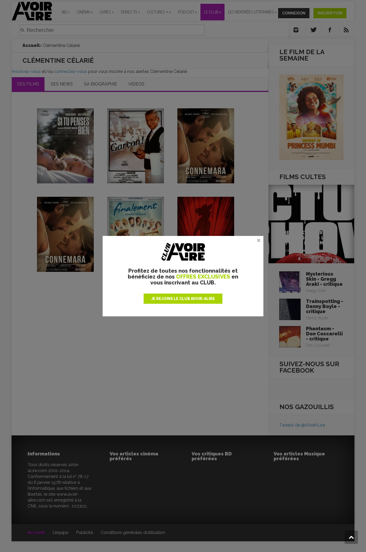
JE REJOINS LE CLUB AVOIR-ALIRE (183, 299)
